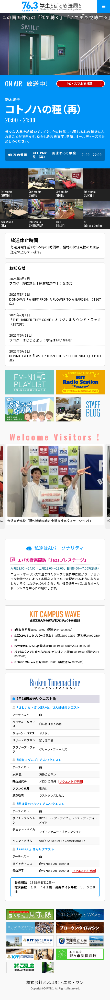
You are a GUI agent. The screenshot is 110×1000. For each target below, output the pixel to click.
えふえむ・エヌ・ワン (55, 6)
